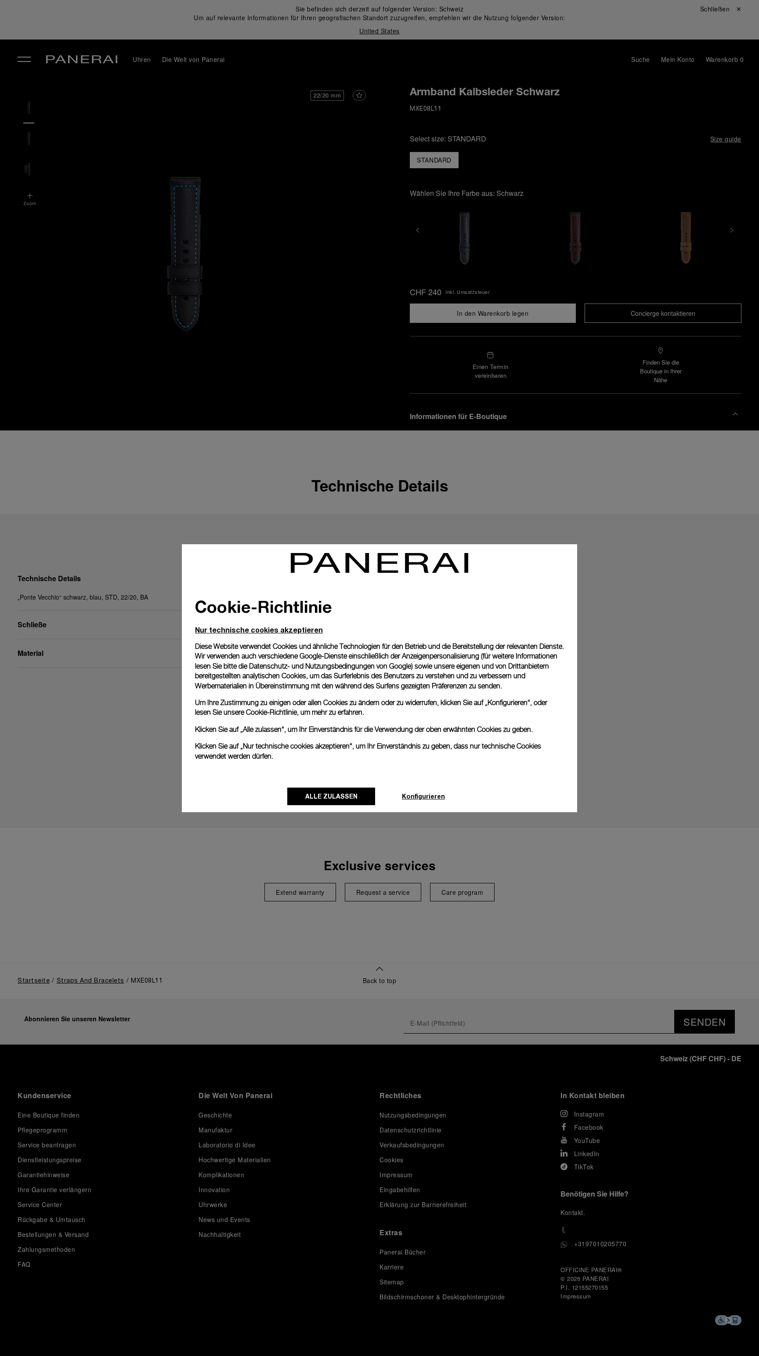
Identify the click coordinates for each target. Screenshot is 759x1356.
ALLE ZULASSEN (331, 796)
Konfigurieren (423, 796)
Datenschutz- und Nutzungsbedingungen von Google (330, 666)
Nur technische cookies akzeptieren (259, 630)
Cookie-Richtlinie (271, 712)
